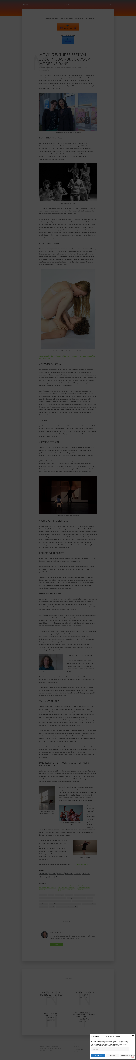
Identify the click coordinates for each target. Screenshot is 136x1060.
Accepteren (98, 1055)
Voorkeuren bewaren (127, 1055)
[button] (133, 1036)
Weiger (112, 1055)
